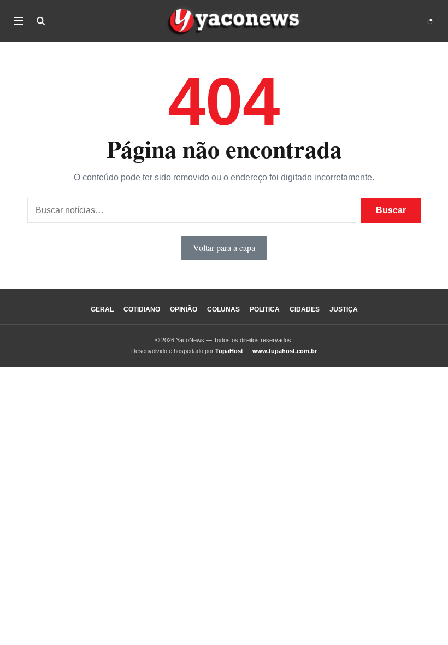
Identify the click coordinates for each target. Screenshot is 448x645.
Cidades (305, 309)
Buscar (391, 210)
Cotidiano (141, 309)
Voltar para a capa (224, 247)
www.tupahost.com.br (284, 351)
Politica (265, 309)
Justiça (343, 309)
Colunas (223, 309)
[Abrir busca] (40, 21)
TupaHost (229, 351)
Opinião (183, 309)
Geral (102, 309)
